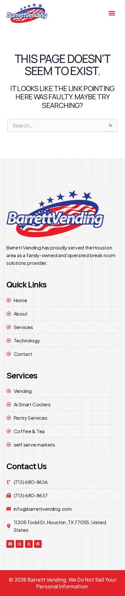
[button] (112, 13)
